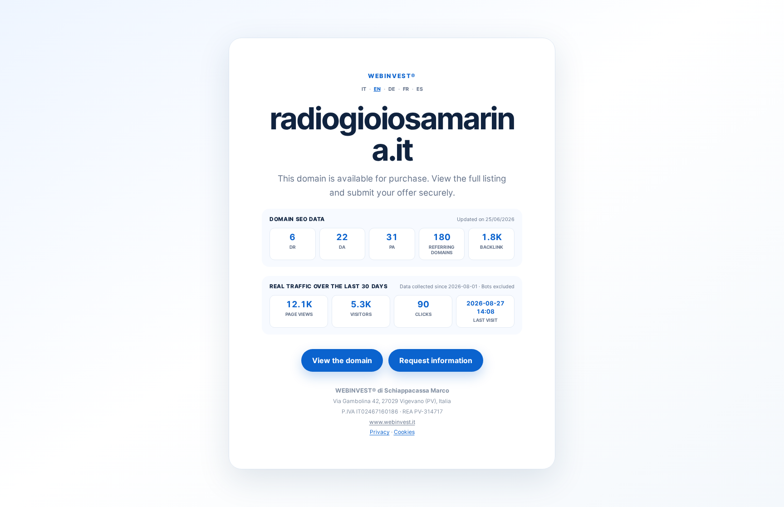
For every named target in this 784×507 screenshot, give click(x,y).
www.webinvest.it (392, 421)
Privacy (380, 431)
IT (364, 89)
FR (406, 89)
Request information (435, 360)
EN (377, 89)
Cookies (404, 431)
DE (391, 89)
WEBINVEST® (392, 75)
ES (419, 89)
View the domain (342, 360)
